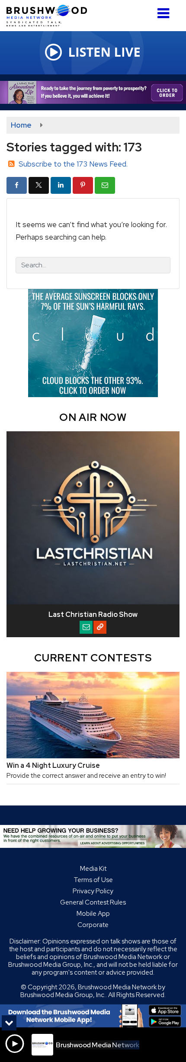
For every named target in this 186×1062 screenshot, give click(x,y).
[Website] (99, 627)
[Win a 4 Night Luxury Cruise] (93, 715)
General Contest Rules (93, 902)
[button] (163, 10)
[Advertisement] (93, 92)
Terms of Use (93, 880)
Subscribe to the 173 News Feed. (73, 164)
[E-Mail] (86, 627)
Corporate (93, 925)
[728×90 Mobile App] (93, 1015)
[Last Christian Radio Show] (93, 517)
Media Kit (93, 868)
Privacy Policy (93, 891)
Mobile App (93, 913)
